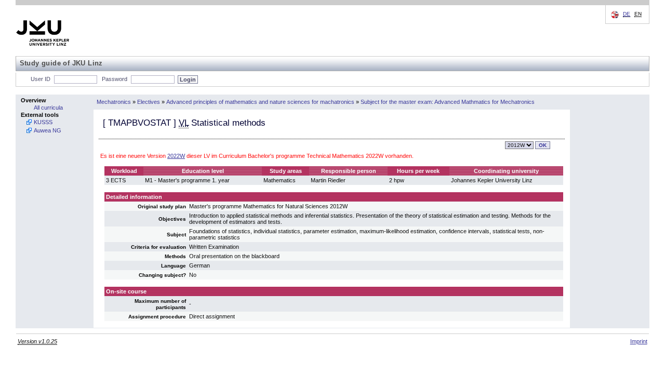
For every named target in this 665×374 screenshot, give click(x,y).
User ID (40, 79)
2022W (176, 156)
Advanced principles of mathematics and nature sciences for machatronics (260, 102)
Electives (148, 102)
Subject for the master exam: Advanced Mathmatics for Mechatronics (448, 102)
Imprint (638, 341)
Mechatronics (114, 102)
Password (114, 79)
